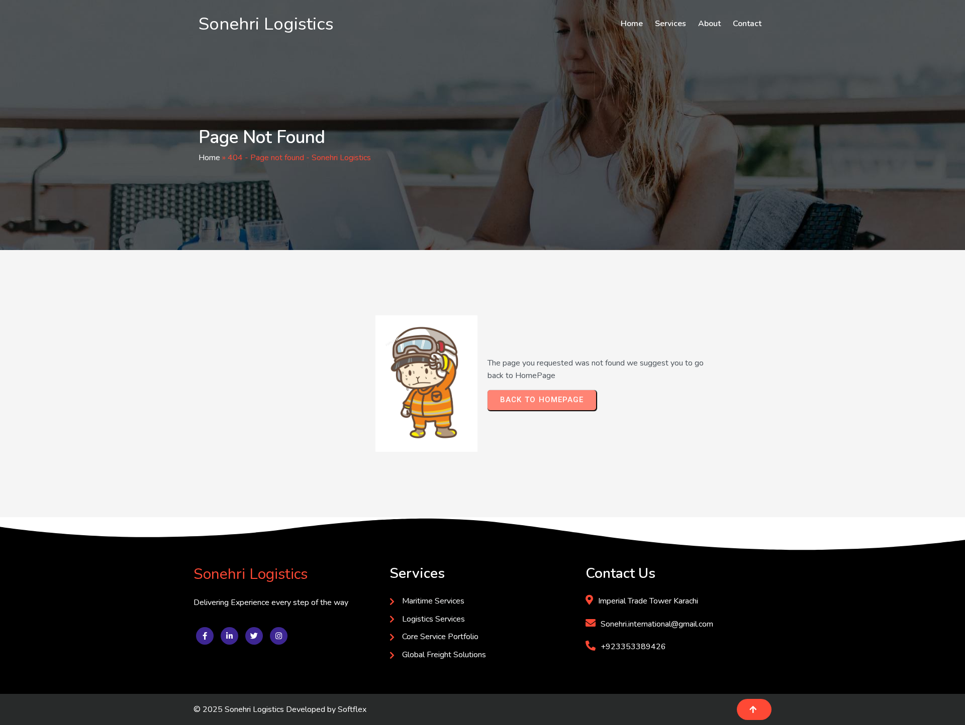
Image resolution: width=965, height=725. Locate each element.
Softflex (352, 709)
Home (209, 157)
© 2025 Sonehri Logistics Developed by (266, 709)
